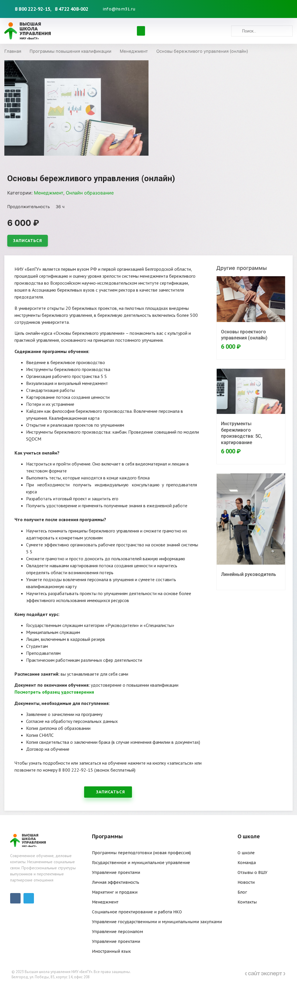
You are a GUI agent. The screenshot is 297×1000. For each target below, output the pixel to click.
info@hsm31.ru (119, 9)
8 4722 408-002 (71, 9)
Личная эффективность (115, 882)
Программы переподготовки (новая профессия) (141, 852)
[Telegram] (285, 9)
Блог (242, 892)
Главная (12, 51)
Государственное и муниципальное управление (141, 862)
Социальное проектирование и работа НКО (137, 911)
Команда (247, 862)
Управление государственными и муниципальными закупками (157, 921)
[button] (141, 31)
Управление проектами (116, 872)
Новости (246, 882)
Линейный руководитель (248, 574)
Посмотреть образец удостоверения (54, 692)
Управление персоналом (117, 931)
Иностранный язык (111, 951)
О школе (246, 852)
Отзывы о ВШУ (252, 872)
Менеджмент (134, 51)
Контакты (247, 902)
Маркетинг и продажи (114, 892)
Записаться (27, 240)
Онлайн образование (90, 193)
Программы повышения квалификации (70, 51)
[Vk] (275, 9)
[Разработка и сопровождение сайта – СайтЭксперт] (265, 974)
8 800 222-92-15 (32, 9)
